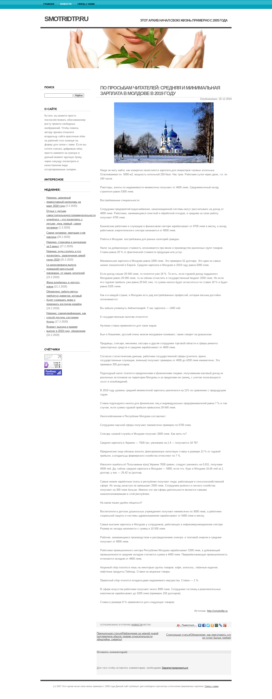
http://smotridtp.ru (217, 610)
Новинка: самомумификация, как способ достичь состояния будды (66, 317)
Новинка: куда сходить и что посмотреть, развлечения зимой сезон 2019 (65, 255)
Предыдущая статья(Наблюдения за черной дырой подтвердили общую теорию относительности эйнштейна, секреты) (127, 636)
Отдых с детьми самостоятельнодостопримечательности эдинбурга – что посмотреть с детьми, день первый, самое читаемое (71, 219)
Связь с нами (86, 4)
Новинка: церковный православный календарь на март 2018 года (63, 202)
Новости (65, 4)
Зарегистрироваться (175, 667)
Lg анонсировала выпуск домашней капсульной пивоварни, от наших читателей (65, 269)
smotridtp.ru (66, 19)
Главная (48, 4)
